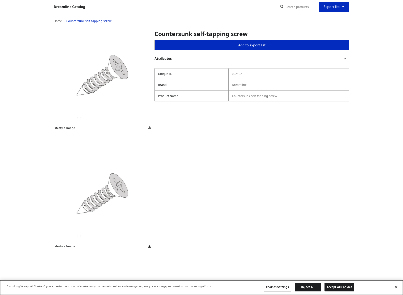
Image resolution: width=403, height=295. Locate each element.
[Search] (282, 6)
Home (58, 21)
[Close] (396, 287)
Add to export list (252, 45)
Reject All (307, 287)
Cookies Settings (277, 287)
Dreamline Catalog (69, 6)
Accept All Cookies (339, 287)
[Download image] (149, 128)
